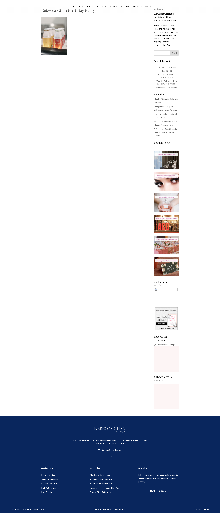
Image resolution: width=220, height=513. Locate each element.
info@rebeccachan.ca (111, 450)
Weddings (114, 7)
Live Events (46, 492)
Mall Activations (48, 488)
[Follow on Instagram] (112, 456)
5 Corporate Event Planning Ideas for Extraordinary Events (166, 132)
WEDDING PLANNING (166, 81)
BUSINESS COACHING (166, 87)
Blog (127, 7)
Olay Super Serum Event (100, 475)
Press (90, 7)
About (80, 7)
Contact (146, 7)
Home (71, 7)
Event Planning (48, 475)
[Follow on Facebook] (107, 456)
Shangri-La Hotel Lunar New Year (105, 488)
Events (100, 7)
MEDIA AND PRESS (166, 84)
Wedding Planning (49, 479)
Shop (136, 7)
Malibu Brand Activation (101, 479)
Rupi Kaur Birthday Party (101, 483)
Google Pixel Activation (101, 492)
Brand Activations (49, 483)
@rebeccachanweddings (164, 344)
